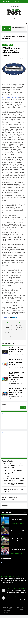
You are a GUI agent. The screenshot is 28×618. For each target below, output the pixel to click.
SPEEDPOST (7, 58)
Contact (21, 609)
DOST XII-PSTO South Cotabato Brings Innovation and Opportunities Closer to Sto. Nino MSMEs (14, 472)
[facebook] (10, 6)
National (5, 44)
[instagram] (12, 6)
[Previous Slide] (24, 1)
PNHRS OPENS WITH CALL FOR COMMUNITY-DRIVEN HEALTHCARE (18, 540)
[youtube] (18, 6)
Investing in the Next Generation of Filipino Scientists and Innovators (18, 550)
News (10, 44)
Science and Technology (17, 544)
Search (4, 404)
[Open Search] (23, 22)
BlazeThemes (7, 612)
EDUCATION (13, 553)
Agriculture (14, 533)
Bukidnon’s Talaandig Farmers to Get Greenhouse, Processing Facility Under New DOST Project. (14, 489)
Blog (18, 607)
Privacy (22, 607)
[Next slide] (26, 1)
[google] (16, 6)
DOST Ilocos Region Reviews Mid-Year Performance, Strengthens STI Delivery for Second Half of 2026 (13, 465)
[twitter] (14, 6)
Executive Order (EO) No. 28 (10, 97)
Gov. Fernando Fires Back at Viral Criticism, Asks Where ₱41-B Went (12, 1)
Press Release (17, 523)
